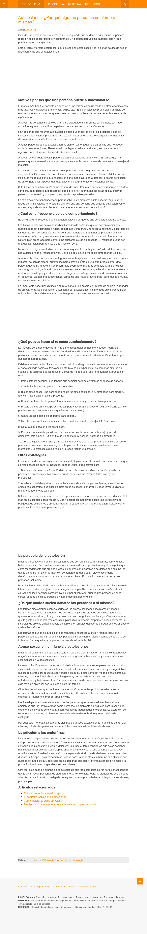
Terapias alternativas (118, 900)
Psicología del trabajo (114, 897)
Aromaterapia (26, 903)
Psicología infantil (66, 897)
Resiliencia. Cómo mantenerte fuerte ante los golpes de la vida (60, 804)
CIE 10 (109, 907)
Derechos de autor (87, 886)
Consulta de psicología (42, 907)
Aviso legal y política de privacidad (48, 886)
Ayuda (72, 886)
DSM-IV (100, 907)
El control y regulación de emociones (45, 797)
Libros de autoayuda (64, 907)
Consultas (97, 897)
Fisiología (60, 900)
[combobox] (125, 4)
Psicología (56, 4)
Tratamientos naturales (96, 900)
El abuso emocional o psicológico (43, 793)
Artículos (37, 897)
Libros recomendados (85, 907)
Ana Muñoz (30, 29)
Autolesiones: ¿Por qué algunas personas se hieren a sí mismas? (69, 19)
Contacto (22, 886)
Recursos (92, 4)
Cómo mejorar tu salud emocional (43, 800)
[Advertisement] (73, 75)
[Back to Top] (140, 881)
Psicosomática (49, 897)
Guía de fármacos (42, 903)
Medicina (74, 4)
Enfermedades (47, 900)
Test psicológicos (83, 897)
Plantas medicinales (75, 900)
